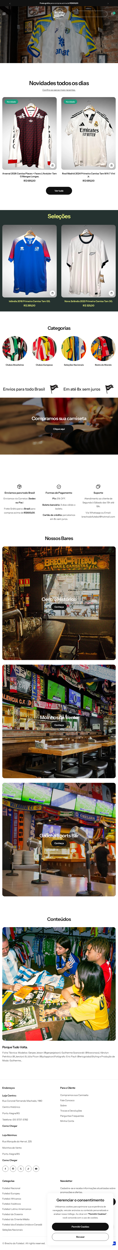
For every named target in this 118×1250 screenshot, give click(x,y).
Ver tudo (59, 190)
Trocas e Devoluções (71, 1110)
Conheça (59, 606)
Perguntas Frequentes (72, 1115)
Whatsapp (95, 512)
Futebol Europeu (11, 1193)
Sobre (63, 1105)
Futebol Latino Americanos (16, 1209)
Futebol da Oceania (12, 1214)
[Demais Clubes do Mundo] (103, 348)
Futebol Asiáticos (11, 1203)
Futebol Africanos (11, 1198)
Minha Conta (67, 1121)
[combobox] (89, 14)
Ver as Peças (57, 40)
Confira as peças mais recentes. (59, 89)
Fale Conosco (67, 1100)
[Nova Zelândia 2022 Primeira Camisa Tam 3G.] (88, 261)
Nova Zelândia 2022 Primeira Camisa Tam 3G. (89, 301)
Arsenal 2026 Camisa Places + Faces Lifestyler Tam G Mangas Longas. (29, 175)
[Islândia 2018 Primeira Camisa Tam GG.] (29, 261)
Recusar (80, 1236)
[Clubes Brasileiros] (14, 348)
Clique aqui (59, 428)
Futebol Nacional (11, 1188)
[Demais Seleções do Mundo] (73, 348)
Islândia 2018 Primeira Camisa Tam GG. (29, 301)
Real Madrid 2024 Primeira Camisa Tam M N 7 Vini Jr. (88, 175)
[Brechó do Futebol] (59, 14)
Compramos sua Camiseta (74, 1095)
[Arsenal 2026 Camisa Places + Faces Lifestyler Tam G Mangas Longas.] (29, 133)
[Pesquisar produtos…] (74, 14)
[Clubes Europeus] (44, 348)
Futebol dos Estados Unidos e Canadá (22, 1224)
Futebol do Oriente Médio (16, 1219)
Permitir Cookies (80, 1226)
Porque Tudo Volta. (15, 1047)
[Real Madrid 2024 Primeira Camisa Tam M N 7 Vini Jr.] (88, 133)
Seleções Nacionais (12, 1229)
